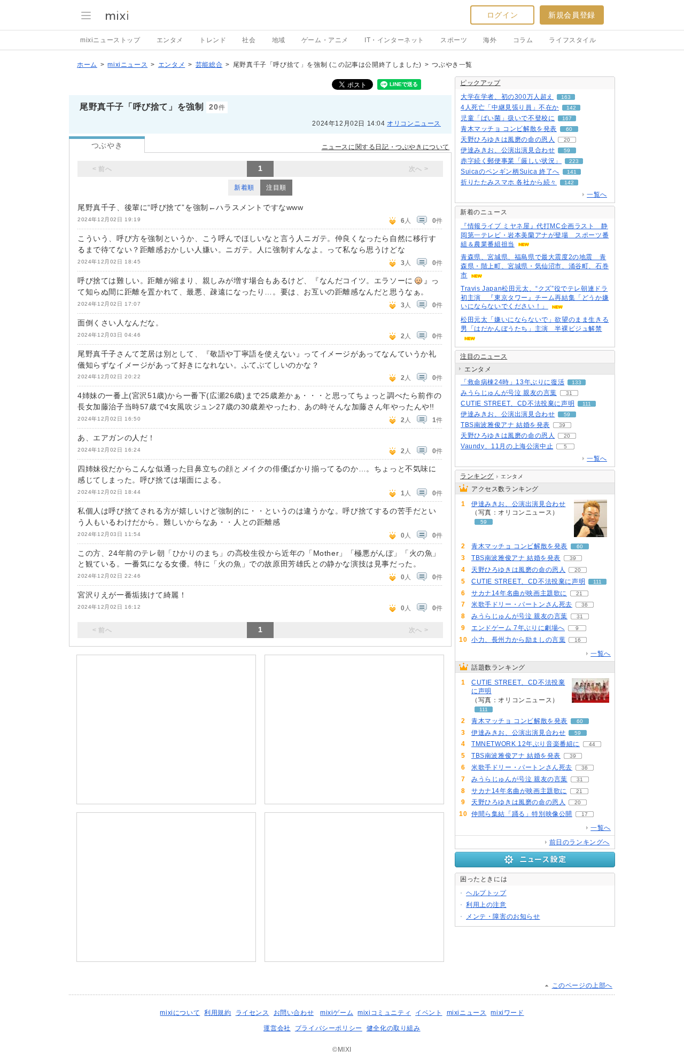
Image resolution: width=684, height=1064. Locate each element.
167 (567, 118)
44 (592, 744)
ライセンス (252, 1012)
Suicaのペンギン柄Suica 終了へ (510, 171)
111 (586, 404)
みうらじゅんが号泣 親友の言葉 (509, 393)
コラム (523, 40)
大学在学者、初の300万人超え (507, 96)
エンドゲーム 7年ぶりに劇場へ (518, 628)
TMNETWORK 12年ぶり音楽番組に (525, 744)
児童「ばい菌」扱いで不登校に (508, 118)
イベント (428, 1012)
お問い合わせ (294, 1012)
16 (577, 640)
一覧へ (597, 194)
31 (569, 393)
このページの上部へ (582, 985)
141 (572, 172)
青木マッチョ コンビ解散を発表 (509, 129)
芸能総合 (209, 64)
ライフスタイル (572, 40)
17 (584, 814)
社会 (248, 40)
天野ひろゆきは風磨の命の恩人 (508, 139)
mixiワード (507, 1012)
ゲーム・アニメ (324, 40)
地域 (278, 40)
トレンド (212, 40)
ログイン (502, 15)
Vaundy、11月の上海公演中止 (507, 446)
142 (571, 108)
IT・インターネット (394, 40)
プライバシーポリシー (328, 1028)
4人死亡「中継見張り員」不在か (510, 107)
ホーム (87, 64)
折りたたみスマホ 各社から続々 (509, 182)
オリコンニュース (414, 123)
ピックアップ (480, 83)
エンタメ (170, 40)
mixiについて (180, 1012)
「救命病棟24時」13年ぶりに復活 (512, 382)
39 (562, 425)
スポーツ (453, 40)
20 (567, 140)
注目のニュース (483, 356)
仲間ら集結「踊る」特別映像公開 (521, 814)
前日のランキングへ (579, 842)
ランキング (477, 476)
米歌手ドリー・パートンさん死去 (521, 604)
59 (567, 150)
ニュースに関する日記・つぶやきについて (385, 147)
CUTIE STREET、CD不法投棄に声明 (517, 403)
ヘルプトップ (486, 893)
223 (574, 161)
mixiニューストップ (110, 40)
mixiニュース (127, 64)
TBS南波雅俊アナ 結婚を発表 (505, 425)
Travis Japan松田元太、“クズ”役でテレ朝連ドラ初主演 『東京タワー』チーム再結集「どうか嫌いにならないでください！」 (535, 297)
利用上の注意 (486, 904)
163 (566, 97)
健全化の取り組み (394, 1028)
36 (584, 605)
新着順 (244, 187)
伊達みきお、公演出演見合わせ (508, 150)
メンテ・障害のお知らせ (503, 916)
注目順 (276, 187)
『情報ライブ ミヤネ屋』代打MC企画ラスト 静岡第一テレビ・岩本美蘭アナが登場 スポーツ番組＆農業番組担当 (535, 235)
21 (579, 593)
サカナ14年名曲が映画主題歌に (519, 593)
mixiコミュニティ (384, 1012)
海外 (489, 40)
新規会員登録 (571, 15)
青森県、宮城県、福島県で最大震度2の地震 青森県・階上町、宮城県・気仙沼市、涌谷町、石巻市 (535, 266)
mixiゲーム (336, 1012)
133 (576, 382)
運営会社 (276, 1028)
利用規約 (217, 1012)
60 (569, 129)
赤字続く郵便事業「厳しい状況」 (511, 161)
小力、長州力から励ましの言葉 (518, 639)
